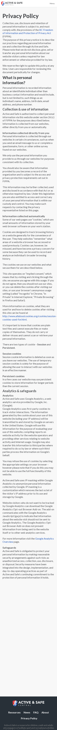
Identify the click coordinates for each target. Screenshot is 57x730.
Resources (14, 712)
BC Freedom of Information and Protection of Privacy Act (28, 31)
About (45, 712)
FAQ (35, 712)
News (27, 712)
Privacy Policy (29, 718)
